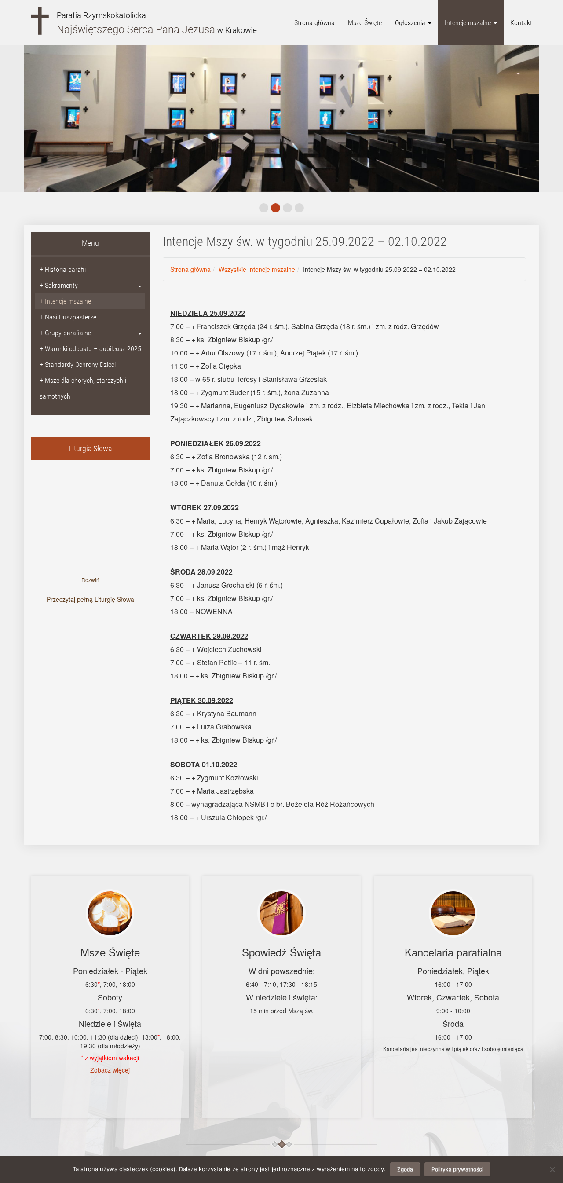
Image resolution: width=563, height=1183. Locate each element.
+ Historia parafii (63, 269)
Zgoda (405, 1169)
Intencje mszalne (469, 22)
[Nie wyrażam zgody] (552, 1169)
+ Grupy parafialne (65, 333)
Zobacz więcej (110, 1070)
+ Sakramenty (59, 285)
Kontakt (521, 22)
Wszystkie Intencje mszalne (257, 269)
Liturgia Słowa (90, 448)
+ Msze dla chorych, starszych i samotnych (83, 388)
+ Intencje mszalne (65, 301)
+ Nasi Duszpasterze (68, 317)
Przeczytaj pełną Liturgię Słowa (90, 599)
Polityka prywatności (457, 1169)
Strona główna (314, 22)
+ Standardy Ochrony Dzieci (78, 364)
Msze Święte (365, 22)
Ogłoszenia (411, 22)
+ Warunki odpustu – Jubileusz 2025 (90, 348)
